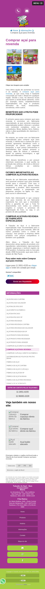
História (22, 523)
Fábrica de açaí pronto (16, 383)
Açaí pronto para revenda (18, 335)
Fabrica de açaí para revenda (19, 380)
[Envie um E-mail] (27, 11)
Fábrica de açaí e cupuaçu (18, 369)
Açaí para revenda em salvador (20, 328)
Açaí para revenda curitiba (18, 324)
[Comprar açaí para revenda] (14, 57)
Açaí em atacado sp (14, 317)
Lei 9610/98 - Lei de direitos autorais (16, 482)
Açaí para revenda (14, 321)
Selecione (11, 466)
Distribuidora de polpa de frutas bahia (21, 357)
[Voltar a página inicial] (22, 21)
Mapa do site (22, 541)
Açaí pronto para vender (17, 342)
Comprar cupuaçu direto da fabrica (22, 353)
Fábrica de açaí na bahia (16, 376)
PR (25, 466)
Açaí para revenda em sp (17, 331)
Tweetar (10, 275)
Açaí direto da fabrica (16, 310)
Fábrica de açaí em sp (15, 373)
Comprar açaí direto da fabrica (20, 346)
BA (30, 466)
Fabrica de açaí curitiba (16, 365)
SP (19, 466)
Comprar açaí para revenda (19, 349)
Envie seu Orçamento (22, 282)
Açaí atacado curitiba (16, 299)
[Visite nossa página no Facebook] (22, 560)
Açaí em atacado (13, 314)
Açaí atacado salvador (16, 303)
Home (22, 512)
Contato (22, 535)
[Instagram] (22, 554)
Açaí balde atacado (15, 306)
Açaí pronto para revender (18, 339)
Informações (13, 293)
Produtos (23, 517)
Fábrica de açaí (13, 362)
